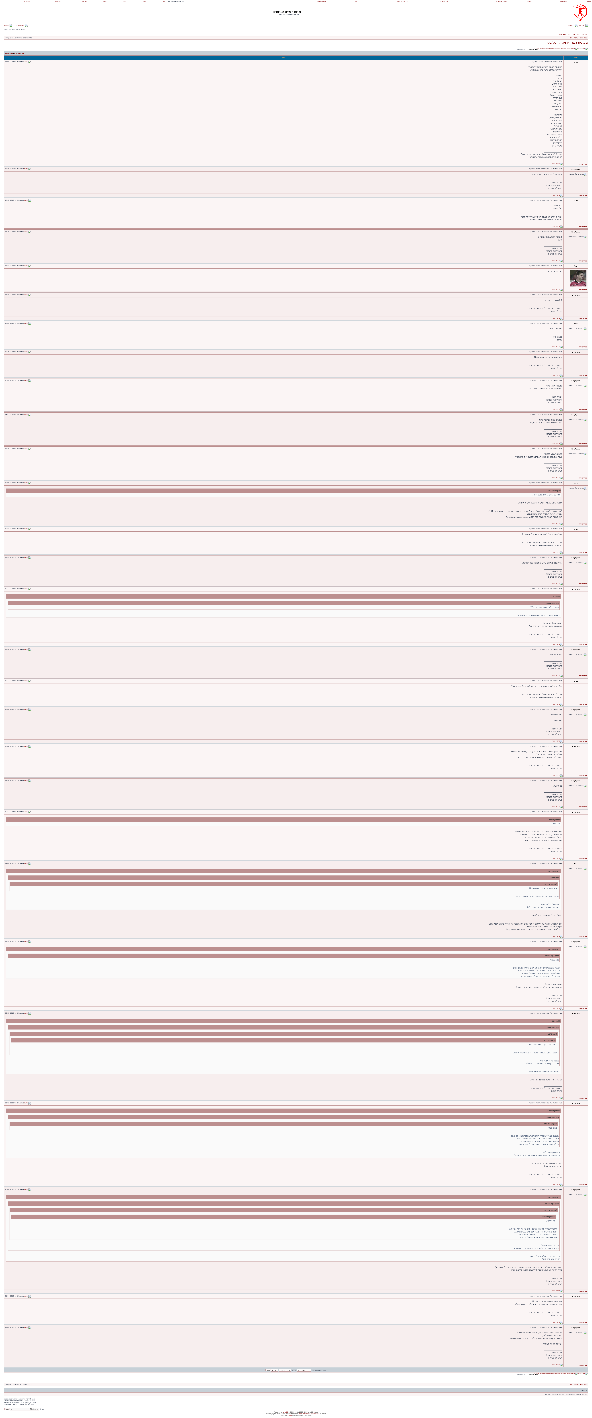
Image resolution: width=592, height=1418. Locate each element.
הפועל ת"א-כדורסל (502, 1)
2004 (144, 1)
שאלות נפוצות (19, 25)
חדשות (529, 1)
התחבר (582, 25)
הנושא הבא (9, 53)
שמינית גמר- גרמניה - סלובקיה (566, 42)
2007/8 (84, 1)
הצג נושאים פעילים (562, 34)
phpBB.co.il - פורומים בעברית (309, 1414)
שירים (355, 1)
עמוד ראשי (583, 38)
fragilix (290, 1415)
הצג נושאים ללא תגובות (579, 34)
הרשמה (571, 25)
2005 (124, 1)
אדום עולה (563, 1)
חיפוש (6, 25)
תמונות (589, 1)
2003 (164, 1)
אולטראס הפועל (402, 1)
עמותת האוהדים (320, 1)
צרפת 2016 (574, 38)
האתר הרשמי (444, 1)
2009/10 (57, 1)
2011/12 (27, 1)
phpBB (285, 1412)
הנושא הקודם (19, 53)
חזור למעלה (583, 164)
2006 (105, 1)
